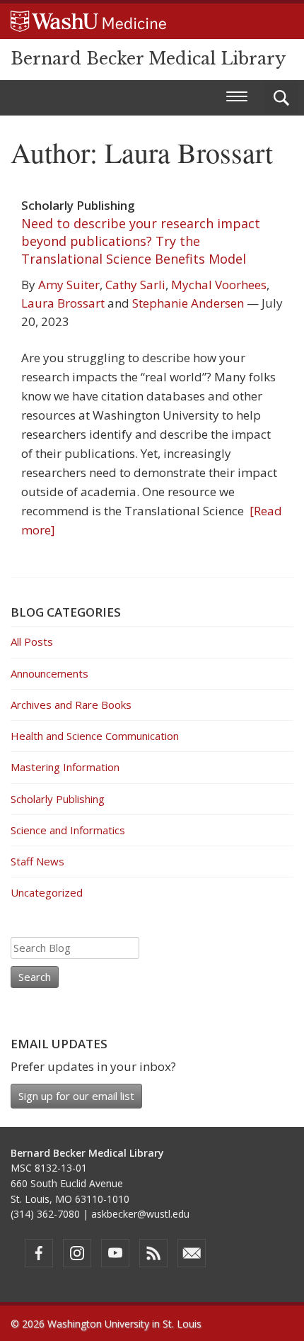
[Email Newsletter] (191, 1253)
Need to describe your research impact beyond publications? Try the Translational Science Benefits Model (140, 241)
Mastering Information (65, 767)
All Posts (32, 641)
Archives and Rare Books (71, 704)
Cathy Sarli (135, 284)
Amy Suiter (69, 284)
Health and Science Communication (95, 736)
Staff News (37, 861)
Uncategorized (47, 892)
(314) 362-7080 (45, 1214)
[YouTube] (115, 1253)
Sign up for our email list (76, 1096)
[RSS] (153, 1253)
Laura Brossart (63, 303)
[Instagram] (77, 1253)
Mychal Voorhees (219, 284)
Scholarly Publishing (58, 799)
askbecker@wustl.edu (140, 1214)
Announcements (49, 673)
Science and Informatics (68, 830)
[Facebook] (39, 1253)
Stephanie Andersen (188, 303)
